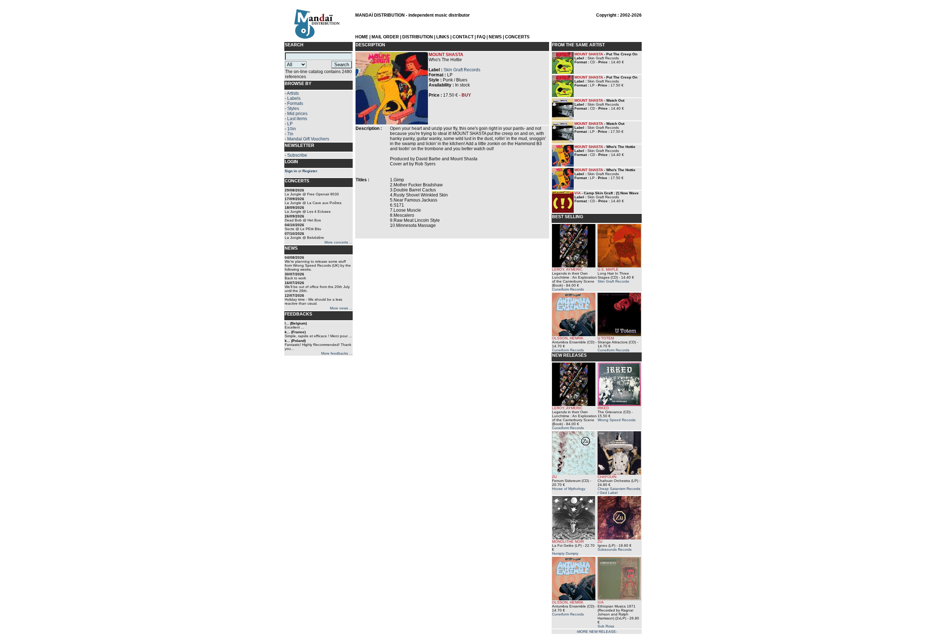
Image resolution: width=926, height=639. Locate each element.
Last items (297, 118)
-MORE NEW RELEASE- (596, 632)
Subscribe (297, 155)
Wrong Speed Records (617, 420)
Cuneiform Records (568, 289)
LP (290, 123)
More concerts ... (338, 242)
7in (290, 133)
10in (291, 128)
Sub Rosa (606, 626)
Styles (293, 108)
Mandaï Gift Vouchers (308, 138)
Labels (294, 98)
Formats (295, 103)
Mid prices (297, 113)
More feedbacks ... (336, 353)
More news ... (341, 308)
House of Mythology (568, 489)
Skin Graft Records (461, 69)
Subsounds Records (615, 549)
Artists (293, 93)
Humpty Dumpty (565, 553)
